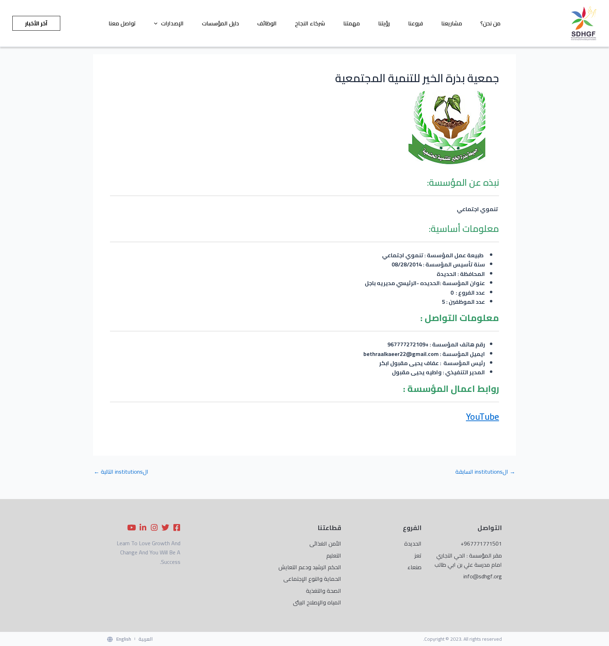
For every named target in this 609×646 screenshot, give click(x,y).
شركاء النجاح (310, 23)
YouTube (482, 416)
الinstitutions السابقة (485, 471)
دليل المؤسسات (220, 23)
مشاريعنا (451, 23)
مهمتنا (351, 23)
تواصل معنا (122, 23)
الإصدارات (172, 23)
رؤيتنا (384, 23)
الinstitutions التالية (121, 471)
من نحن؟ (490, 23)
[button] (157, 23)
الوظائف (267, 23)
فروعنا (415, 23)
